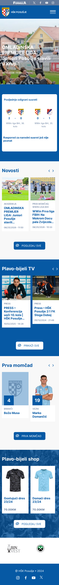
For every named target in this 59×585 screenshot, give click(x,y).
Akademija (10, 203)
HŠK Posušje (19, 12)
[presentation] (49, 171)
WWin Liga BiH (40, 207)
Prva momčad (40, 203)
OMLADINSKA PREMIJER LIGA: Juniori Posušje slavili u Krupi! (26, 55)
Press (7, 303)
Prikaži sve (31, 345)
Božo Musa (12, 413)
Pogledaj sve (31, 245)
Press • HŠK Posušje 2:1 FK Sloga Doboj (44, 311)
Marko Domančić (39, 414)
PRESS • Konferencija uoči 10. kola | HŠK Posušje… (14, 313)
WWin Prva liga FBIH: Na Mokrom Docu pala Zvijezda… (43, 217)
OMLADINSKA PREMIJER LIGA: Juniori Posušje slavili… (14, 215)
